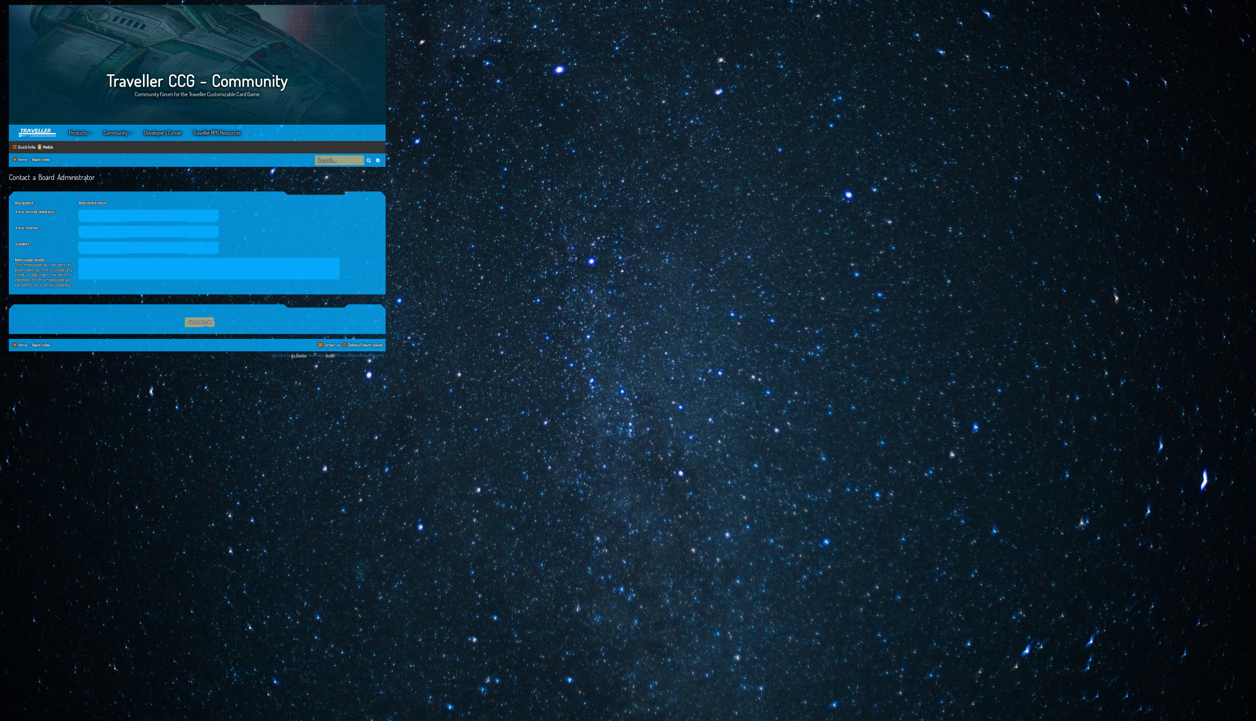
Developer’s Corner (163, 133)
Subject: (23, 244)
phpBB (329, 355)
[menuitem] (362, 345)
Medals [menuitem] (48, 147)
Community (116, 133)
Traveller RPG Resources (216, 133)
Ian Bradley (299, 355)
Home (37, 133)
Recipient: (25, 203)
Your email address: (35, 212)
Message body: (30, 260)
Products (78, 133)
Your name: (27, 228)
